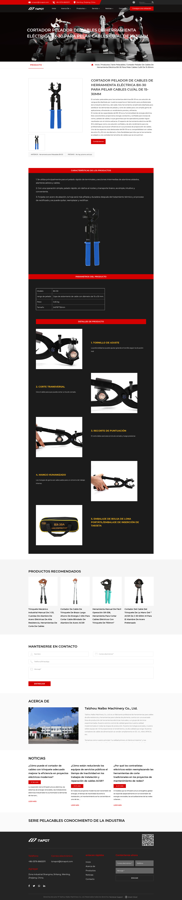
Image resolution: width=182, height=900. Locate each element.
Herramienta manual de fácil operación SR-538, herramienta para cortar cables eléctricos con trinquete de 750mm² (107, 616)
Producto (36, 65)
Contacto (122, 8)
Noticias (108, 8)
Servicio (95, 8)
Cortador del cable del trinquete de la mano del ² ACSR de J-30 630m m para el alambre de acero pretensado (138, 616)
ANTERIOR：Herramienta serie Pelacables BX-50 (47, 154)
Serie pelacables (118, 65)
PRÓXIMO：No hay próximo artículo (80, 154)
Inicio (54, 8)
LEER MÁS (64, 805)
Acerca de (65, 8)
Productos (81, 8)
